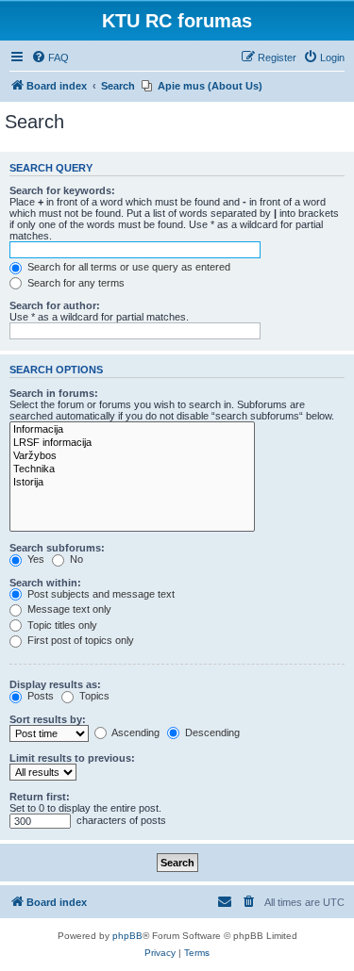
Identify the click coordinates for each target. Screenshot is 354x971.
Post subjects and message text (100, 594)
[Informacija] (132, 429)
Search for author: (54, 305)
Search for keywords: (62, 190)
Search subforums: (57, 547)
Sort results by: (47, 719)
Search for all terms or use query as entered (127, 266)
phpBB (127, 935)
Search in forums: (53, 393)
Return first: (39, 796)
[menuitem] (50, 57)
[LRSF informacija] (132, 443)
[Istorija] (132, 482)
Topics (93, 695)
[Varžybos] (132, 456)
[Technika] (132, 469)
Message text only (68, 609)
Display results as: (55, 684)
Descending (211, 732)
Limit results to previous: (72, 758)
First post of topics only (79, 640)
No (75, 559)
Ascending (135, 732)
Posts (39, 695)
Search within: (45, 582)
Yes (34, 559)
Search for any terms (75, 282)
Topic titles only (61, 625)
